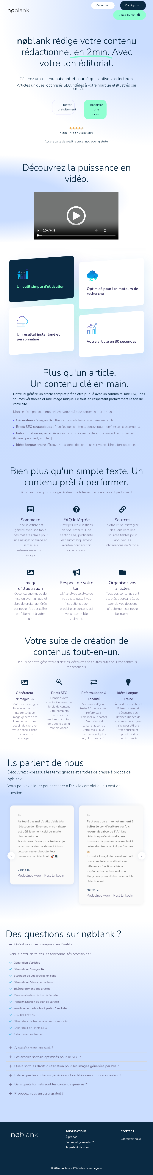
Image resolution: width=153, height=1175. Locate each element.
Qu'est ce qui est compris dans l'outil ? (43, 944)
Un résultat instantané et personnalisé (38, 337)
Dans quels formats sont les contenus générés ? (50, 1084)
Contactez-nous (131, 1139)
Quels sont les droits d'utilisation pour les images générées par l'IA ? (66, 1066)
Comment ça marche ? (79, 1142)
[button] (76, 944)
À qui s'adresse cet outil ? (33, 1048)
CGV (76, 1168)
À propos (71, 1137)
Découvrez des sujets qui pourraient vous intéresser (57, 1115)
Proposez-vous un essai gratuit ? (38, 1093)
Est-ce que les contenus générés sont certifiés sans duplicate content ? (67, 1075)
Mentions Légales (91, 1168)
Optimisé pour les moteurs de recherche (112, 291)
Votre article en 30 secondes (111, 341)
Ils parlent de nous (77, 1147)
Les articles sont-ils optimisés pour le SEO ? (47, 1057)
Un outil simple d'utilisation (40, 286)
